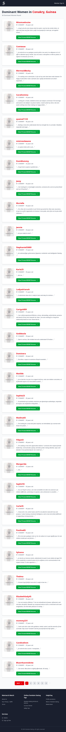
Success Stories (28, 705)
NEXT (18, 683)
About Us (4, 699)
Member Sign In (59, 3)
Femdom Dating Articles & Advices (31, 702)
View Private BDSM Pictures (27, 37)
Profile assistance (50, 699)
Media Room (49, 704)
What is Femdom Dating (52, 702)
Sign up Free (7, 720)
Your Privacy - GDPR (7, 702)
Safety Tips (27, 708)
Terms (3, 704)
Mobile (6, 718)
